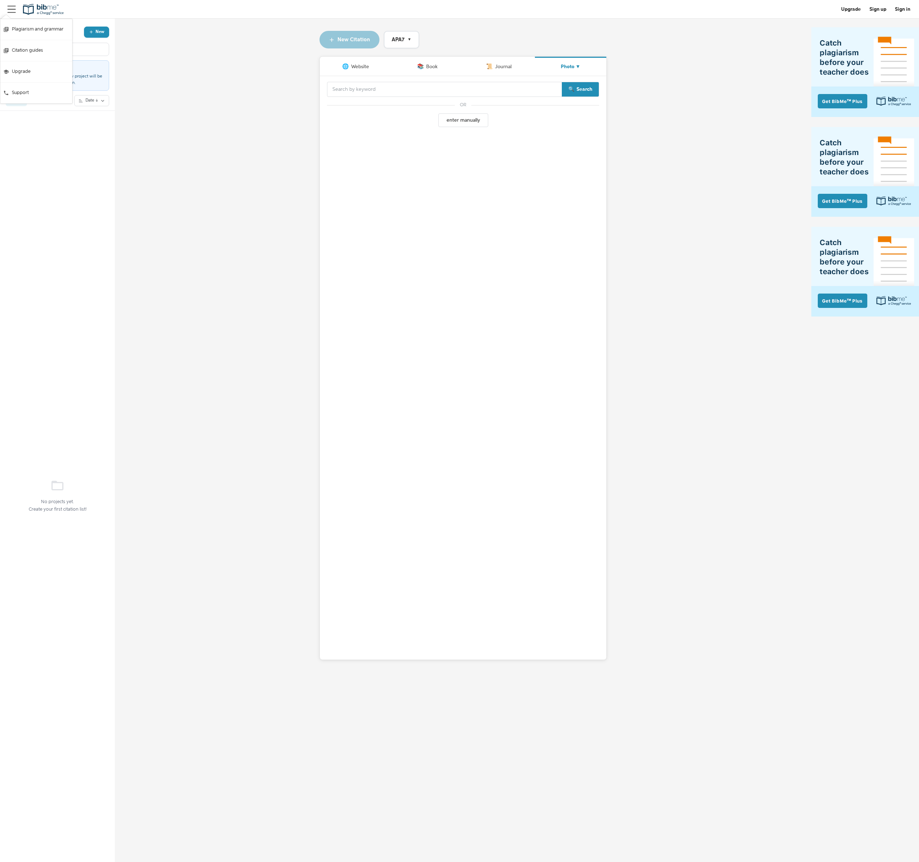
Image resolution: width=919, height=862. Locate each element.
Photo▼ (570, 66)
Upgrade (21, 71)
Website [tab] (355, 66)
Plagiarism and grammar (38, 29)
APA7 (401, 39)
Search (584, 89)
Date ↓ (91, 100)
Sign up (877, 9)
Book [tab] (427, 66)
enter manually (463, 120)
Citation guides (27, 50)
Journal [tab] (499, 66)
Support (20, 92)
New (99, 32)
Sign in (902, 9)
